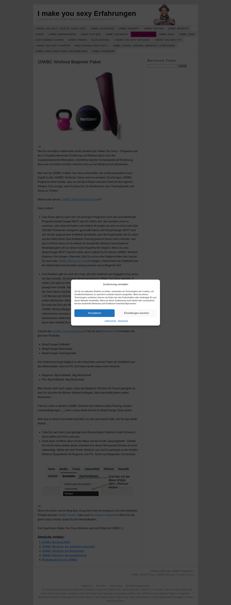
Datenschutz (110, 321)
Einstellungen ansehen (136, 313)
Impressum (123, 321)
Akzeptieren (94, 313)
